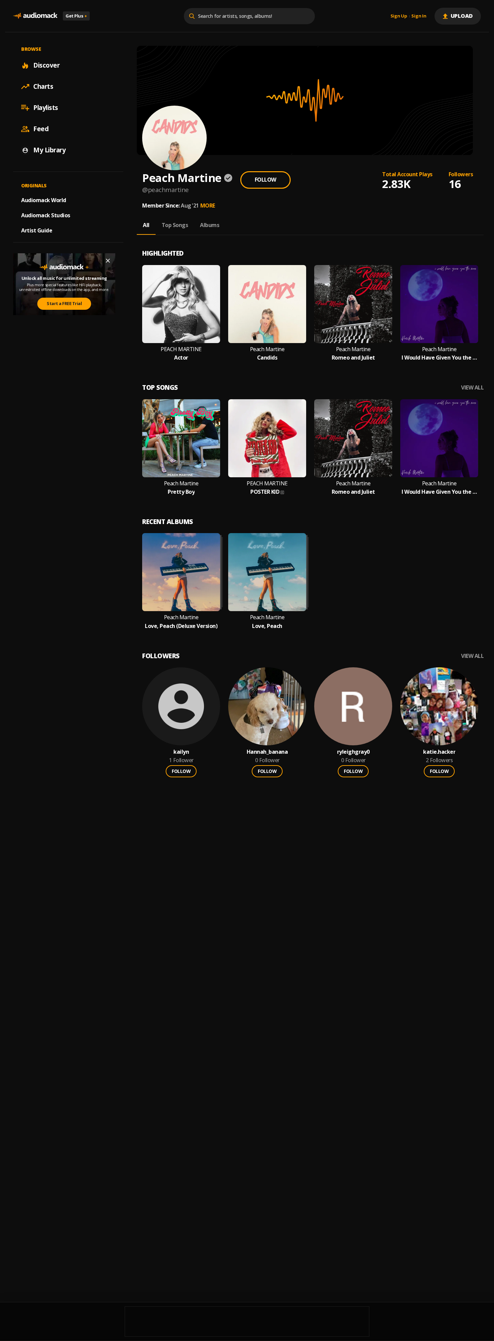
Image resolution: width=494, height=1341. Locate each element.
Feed (40, 128)
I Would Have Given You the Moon (439, 357)
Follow (265, 179)
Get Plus (76, 16)
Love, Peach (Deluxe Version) (181, 626)
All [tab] (146, 225)
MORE (207, 205)
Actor (181, 357)
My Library (49, 150)
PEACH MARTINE (181, 349)
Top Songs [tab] (175, 225)
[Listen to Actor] (181, 304)
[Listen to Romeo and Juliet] (353, 304)
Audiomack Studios (45, 215)
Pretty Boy (181, 491)
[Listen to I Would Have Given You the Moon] (439, 304)
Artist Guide (36, 230)
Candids (267, 357)
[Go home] (35, 16)
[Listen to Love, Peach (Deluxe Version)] (181, 572)
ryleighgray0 (353, 751)
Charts (43, 86)
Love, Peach (267, 626)
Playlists (45, 107)
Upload (462, 16)
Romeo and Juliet (353, 357)
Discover (46, 65)
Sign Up (398, 16)
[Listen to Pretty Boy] (181, 438)
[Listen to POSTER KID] (267, 438)
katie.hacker (439, 751)
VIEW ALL (472, 387)
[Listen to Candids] (267, 304)
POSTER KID (264, 491)
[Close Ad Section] (108, 260)
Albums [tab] (209, 225)
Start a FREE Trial (64, 303)
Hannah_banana (267, 751)
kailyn (181, 751)
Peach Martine (267, 349)
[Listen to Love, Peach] (267, 572)
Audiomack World (43, 200)
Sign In (418, 16)
